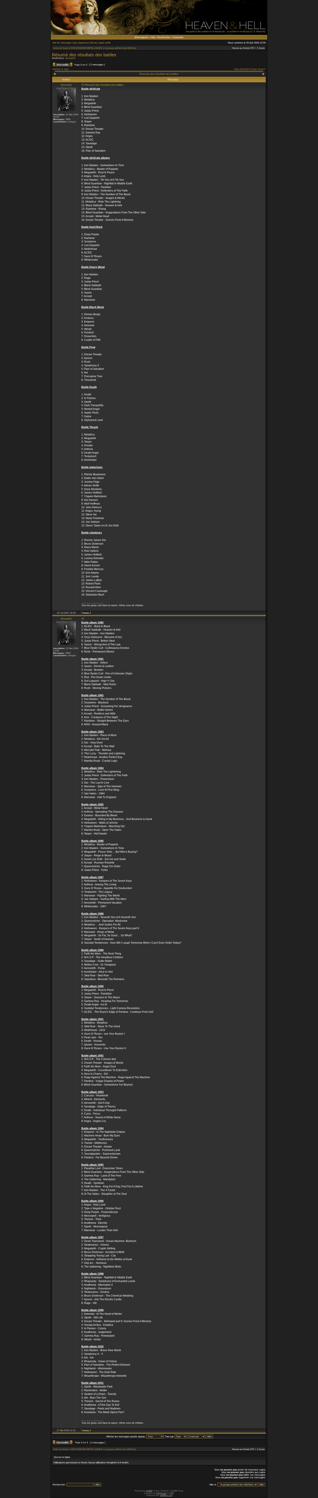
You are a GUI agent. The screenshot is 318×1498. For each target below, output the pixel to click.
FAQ (153, 37)
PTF (172, 1493)
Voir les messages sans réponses (70, 42)
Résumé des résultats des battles (84, 54)
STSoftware (161, 1493)
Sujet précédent (242, 69)
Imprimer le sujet (60, 69)
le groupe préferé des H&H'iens (120, 48)
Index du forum (60, 48)
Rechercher (163, 37)
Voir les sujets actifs (100, 42)
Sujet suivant (258, 69)
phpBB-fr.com (166, 1495)
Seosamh (70, 58)
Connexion (177, 37)
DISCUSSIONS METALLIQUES (86, 48)
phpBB (149, 1491)
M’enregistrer (141, 37)
